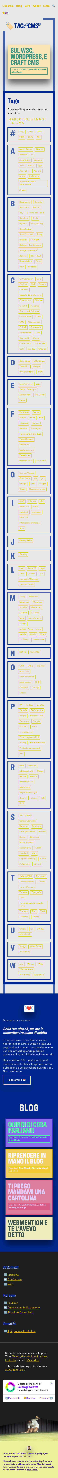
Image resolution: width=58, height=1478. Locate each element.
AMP (21, 166)
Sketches (34, 837)
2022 (30, 132)
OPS (37, 682)
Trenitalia (23, 917)
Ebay (38, 384)
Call (33, 284)
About (37, 6)
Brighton (32, 267)
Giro (27, 6)
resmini (33, 776)
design (36, 367)
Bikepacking (37, 224)
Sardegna (36, 826)
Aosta (31, 166)
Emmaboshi (25, 395)
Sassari (42, 832)
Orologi (35, 688)
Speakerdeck (39, 1356)
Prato (34, 727)
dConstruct (39, 361)
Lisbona (31, 574)
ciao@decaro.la (14, 1370)
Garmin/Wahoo (26, 473)
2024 (21, 137)
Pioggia (36, 721)
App (40, 166)
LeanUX (32, 568)
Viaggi (22, 946)
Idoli (42, 501)
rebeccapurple (26, 771)
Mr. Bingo (24, 640)
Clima (38, 317)
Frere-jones (24, 455)
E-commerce (25, 384)
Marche (23, 608)
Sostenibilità (25, 848)
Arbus (22, 176)
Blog (19, 6)
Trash (42, 911)
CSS (21, 349)
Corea (36, 338)
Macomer (33, 597)
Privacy (22, 743)
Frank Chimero (26, 439)
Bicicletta (23, 218)
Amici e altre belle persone (23, 1307)
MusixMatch (38, 640)
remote (22, 776)
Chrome (38, 300)
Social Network (26, 843)
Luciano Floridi (26, 585)
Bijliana (23, 224)
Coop (37, 333)
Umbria (22, 929)
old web (41, 666)
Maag (22, 597)
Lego (42, 568)
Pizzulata (23, 727)
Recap (40, 771)
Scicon (22, 837)
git (35, 478)
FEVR (32, 418)
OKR (21, 666)
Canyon (42, 284)
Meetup (35, 613)
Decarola (8, 6)
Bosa (38, 261)
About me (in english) (20, 1312)
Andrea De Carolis (17, 1454)
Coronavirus (25, 344)
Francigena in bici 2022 (30, 434)
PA (20, 705)
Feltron (22, 418)
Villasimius (24, 952)
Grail (33, 484)
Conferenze (14, 1279)
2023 (39, 132)
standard (23, 853)
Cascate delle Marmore (30, 295)
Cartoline (23, 290)
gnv (42, 478)
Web (40, 964)
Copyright (24, 338)
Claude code (25, 317)
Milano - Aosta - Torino (30, 629)
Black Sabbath (26, 235)
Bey (21, 213)
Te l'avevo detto (26, 882)
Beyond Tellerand (35, 213)
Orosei (22, 693)
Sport (38, 848)
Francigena (36, 429)
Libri (21, 574)
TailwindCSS (25, 876)
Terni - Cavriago (27, 887)
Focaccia (23, 423)
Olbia (30, 666)
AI (32, 155)
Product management (29, 748)
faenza (36, 412)
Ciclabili (23, 306)
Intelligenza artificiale (29, 523)
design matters (26, 372)
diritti (40, 372)
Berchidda (24, 208)
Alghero (38, 160)
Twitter (36, 917)
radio (21, 766)
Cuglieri (42, 349)
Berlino (36, 208)
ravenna (32, 766)
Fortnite (23, 429)
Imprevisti (24, 507)
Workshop (39, 975)
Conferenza (35, 327)
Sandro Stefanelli (27, 821)
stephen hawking (27, 859)
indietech (23, 512)
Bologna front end (28, 251)
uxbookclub (25, 934)
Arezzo (22, 190)
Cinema (35, 306)
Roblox (33, 798)
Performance (37, 710)
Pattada (23, 710)
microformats (34, 618)
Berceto (38, 202)
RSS (42, 798)
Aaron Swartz (25, 149)
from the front (25, 461)
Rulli (21, 803)
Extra (46, 6)
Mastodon (36, 608)
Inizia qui (23, 518)
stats (34, 853)
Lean (21, 568)
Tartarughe (41, 876)
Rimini (22, 798)
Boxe (21, 267)
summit (37, 864)
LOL (41, 574)
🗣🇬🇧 (5, 13)
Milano (22, 624)
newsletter (35, 652)
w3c (21, 964)
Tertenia (23, 892)
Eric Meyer (39, 395)
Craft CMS (40, 344)
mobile (22, 634)
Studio (43, 859)
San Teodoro (25, 816)
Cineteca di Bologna (29, 311)
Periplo (22, 716)
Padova (29, 705)
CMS (21, 322)
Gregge (42, 484)
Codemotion (34, 322)
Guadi (22, 489)
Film (41, 418)
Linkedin (10, 1360)
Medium (23, 613)
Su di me (12, 1303)
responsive (24, 787)
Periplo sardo (36, 716)
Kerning (23, 554)
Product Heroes (37, 743)
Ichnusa (32, 501)
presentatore (25, 732)
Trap (34, 911)
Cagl (39, 279)
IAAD (21, 501)
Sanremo (23, 826)
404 (38, 137)
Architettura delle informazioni (27, 183)
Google (22, 484)
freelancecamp (26, 450)
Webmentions (26, 969)
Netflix (22, 652)
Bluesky (23, 240)
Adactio (23, 155)
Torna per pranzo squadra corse (31, 904)
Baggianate (24, 202)
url (32, 929)
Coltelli (22, 327)
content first (25, 333)
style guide (24, 864)
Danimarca (24, 361)
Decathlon (24, 367)
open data (24, 671)
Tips (21, 898)
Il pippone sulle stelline (21, 1331)
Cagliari (23, 284)
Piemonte (24, 721)
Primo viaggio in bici (29, 737)
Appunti (37, 171)
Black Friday (25, 229)
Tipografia (36, 892)
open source (25, 682)
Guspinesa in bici (37, 489)
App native (24, 171)
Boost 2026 (36, 256)
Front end (41, 461)
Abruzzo (39, 149)
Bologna (35, 240)
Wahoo (30, 964)
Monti (43, 634)
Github (25, 1356)
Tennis (41, 882)
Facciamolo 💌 (17, 1080)
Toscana (23, 911)
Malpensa (24, 602)
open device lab (26, 677)
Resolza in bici (26, 782)
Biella (35, 218)
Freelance (24, 445)
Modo (33, 634)
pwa (21, 754)
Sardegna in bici (27, 832)
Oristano (23, 688)
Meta (21, 618)
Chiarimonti (25, 300)
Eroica (22, 400)
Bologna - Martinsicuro (30, 245)
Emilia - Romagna (27, 390)
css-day (31, 349)
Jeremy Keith (25, 540)
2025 (30, 137)
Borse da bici (25, 261)
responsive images (28, 793)
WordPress (24, 975)
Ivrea (21, 528)
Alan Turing (24, 160)
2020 (21, 132)
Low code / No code (28, 579)
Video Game (35, 946)
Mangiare (37, 602)
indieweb (36, 512)
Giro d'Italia (24, 478)
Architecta (34, 176)
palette (40, 705)
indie (35, 507)
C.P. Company (26, 279)
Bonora (22, 256)
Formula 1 (36, 423)
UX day (40, 929)
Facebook (24, 412)
